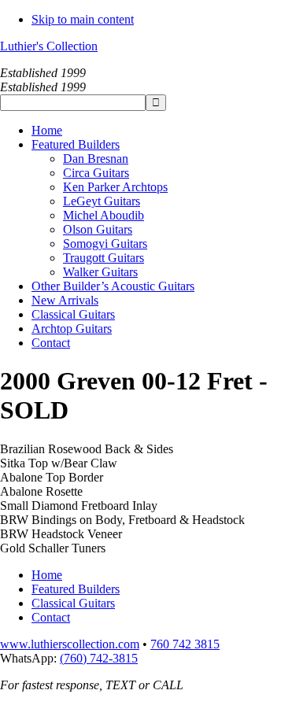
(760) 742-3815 (99, 658)
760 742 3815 (185, 644)
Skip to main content (82, 19)
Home (46, 574)
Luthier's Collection (49, 46)
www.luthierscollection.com (69, 644)
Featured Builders (75, 589)
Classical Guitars (73, 603)
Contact (50, 617)
